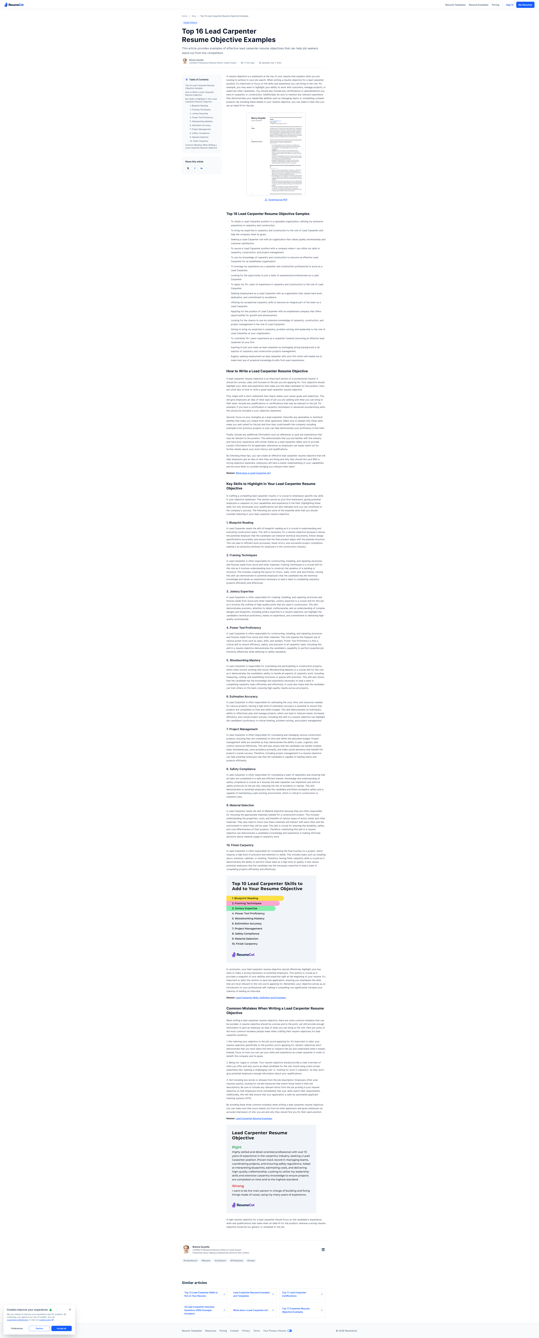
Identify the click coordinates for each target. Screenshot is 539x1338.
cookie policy (45, 1320)
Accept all (61, 1328)
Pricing (495, 4)
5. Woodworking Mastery (201, 121)
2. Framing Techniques (200, 109)
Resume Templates (455, 4)
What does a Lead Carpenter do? (253, 473)
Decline (39, 1328)
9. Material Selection (199, 137)
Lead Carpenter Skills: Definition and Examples (261, 997)
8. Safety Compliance (200, 133)
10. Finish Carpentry (199, 141)
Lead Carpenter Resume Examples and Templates (251, 1294)
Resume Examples (478, 4)
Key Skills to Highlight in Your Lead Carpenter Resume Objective (201, 100)
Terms (256, 1330)
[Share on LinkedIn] (201, 168)
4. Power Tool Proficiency (201, 117)
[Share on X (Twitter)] (188, 168)
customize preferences (17, 1320)
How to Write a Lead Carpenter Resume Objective (199, 93)
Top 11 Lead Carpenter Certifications (294, 1294)
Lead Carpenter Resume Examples (254, 1118)
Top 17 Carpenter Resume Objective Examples (296, 1310)
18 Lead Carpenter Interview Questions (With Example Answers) (199, 1310)
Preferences (17, 1328)
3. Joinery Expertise (199, 113)
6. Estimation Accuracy (200, 125)
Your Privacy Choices (274, 1330)
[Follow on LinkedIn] (323, 1249)
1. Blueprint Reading (199, 105)
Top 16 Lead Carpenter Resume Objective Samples (199, 86)
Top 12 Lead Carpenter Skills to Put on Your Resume (201, 1294)
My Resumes (525, 4)
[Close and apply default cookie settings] (70, 1309)
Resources (210, 1330)
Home (184, 16)
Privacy (246, 1330)
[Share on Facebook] (195, 168)
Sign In (509, 4)
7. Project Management (200, 129)
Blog (194, 16)
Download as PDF (278, 199)
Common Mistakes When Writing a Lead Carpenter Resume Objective (201, 146)
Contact (234, 1330)
